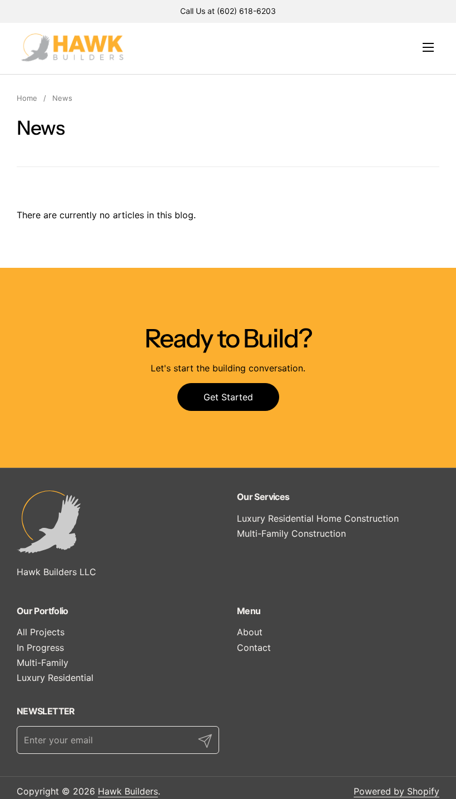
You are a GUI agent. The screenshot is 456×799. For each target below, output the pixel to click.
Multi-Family (42, 662)
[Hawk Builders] (72, 47)
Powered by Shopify (396, 791)
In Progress (40, 647)
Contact (254, 647)
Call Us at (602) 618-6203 (228, 11)
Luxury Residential (55, 677)
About (249, 632)
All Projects (41, 632)
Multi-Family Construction (291, 533)
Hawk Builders (128, 791)
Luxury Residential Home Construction (318, 518)
